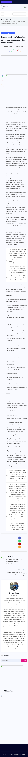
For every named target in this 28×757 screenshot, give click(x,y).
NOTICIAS (8, 19)
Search (24, 660)
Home (2, 19)
